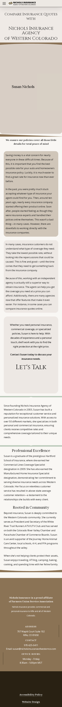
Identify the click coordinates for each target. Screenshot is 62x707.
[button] (4, 3)
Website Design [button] (31, 701)
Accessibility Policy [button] (31, 694)
